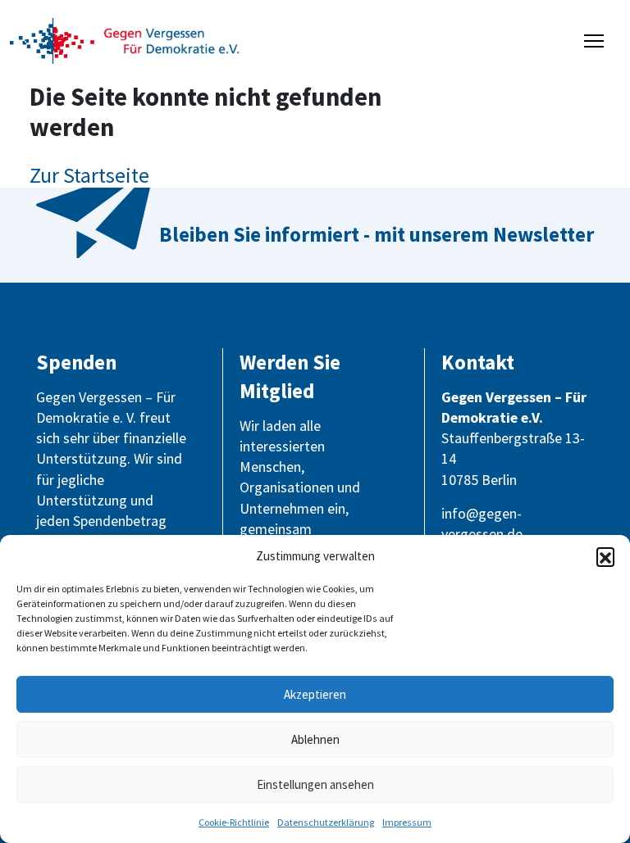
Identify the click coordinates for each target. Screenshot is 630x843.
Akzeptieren (315, 694)
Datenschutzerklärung (325, 822)
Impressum (406, 822)
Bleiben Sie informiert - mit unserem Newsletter (376, 234)
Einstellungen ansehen (315, 784)
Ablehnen (315, 739)
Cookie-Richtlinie (234, 822)
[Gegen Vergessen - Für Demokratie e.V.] (125, 39)
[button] (605, 556)
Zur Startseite (89, 174)
